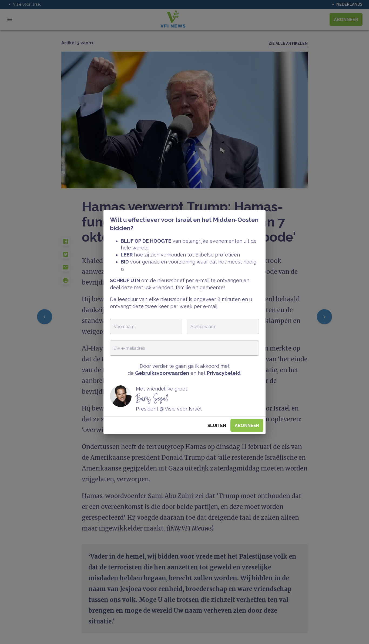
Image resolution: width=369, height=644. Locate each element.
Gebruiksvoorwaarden (162, 373)
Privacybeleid (223, 373)
